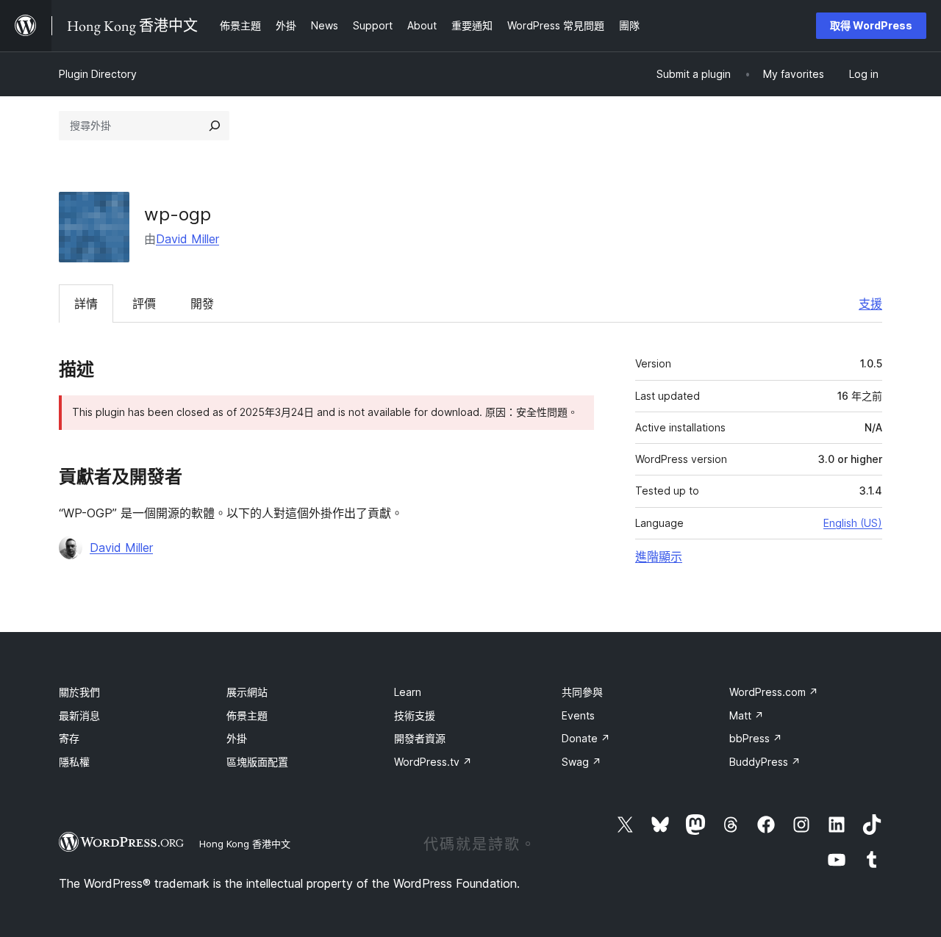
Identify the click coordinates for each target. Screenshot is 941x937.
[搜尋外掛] (214, 125)
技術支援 (414, 715)
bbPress (755, 738)
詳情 (86, 303)
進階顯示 (658, 556)
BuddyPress (765, 761)
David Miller (187, 238)
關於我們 (79, 692)
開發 (202, 303)
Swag (581, 761)
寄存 (69, 738)
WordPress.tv (433, 761)
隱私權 (74, 761)
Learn (407, 692)
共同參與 (582, 692)
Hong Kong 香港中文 (244, 844)
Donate (586, 738)
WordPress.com (773, 692)
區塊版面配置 (257, 761)
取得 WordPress (871, 25)
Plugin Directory (98, 74)
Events (578, 715)
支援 (870, 303)
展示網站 (247, 692)
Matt (746, 715)
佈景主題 (247, 715)
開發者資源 (420, 738)
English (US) (852, 523)
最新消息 (79, 715)
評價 (144, 303)
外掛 (236, 738)
